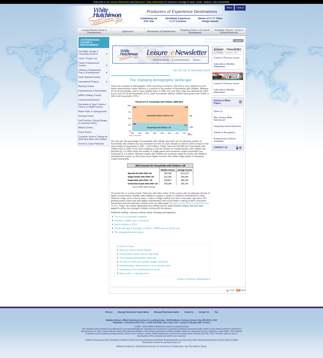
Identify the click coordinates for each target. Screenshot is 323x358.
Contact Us (204, 312)
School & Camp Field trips (91, 143)
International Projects (88, 81)
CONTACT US (221, 147)
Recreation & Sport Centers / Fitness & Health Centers (92, 105)
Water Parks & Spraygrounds (92, 111)
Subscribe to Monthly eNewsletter (224, 65)
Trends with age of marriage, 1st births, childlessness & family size (147, 228)
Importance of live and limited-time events (139, 269)
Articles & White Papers (222, 101)
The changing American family (129, 232)
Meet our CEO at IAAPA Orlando (135, 250)
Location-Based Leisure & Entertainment (94, 31)
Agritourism (127, 31)
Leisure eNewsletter (119, 2)
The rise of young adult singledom (130, 216)
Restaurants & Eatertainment (161, 31)
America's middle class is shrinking (131, 220)
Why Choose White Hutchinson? (223, 118)
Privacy (109, 312)
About (229, 7)
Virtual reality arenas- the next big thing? (139, 254)
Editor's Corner (126, 246)
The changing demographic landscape (137, 258)
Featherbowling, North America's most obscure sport (144, 265)
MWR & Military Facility (89, 95)
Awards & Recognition (224, 132)
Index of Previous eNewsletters (193, 279)
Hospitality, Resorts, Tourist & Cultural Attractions (228, 31)
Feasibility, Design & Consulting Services (88, 52)
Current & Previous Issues (226, 57)
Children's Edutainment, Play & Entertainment (89, 71)
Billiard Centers (85, 127)
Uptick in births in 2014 (125, 224)
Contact (240, 7)
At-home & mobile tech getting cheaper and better (143, 261)
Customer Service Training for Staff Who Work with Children (92, 137)
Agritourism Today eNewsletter (149, 2)
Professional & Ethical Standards (224, 139)
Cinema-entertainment (89, 100)
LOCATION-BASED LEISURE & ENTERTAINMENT (90, 42)
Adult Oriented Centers (89, 77)
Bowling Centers (86, 86)
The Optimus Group (197, 346)
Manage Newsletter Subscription (133, 312)
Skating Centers (86, 116)
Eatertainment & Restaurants (92, 90)
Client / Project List (87, 58)
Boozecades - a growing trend (133, 273)
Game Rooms (85, 132)
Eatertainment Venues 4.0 (147, 346)
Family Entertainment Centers (88, 64)
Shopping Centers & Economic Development (195, 31)
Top (216, 312)
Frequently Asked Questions (227, 126)
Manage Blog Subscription (166, 312)
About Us (218, 111)
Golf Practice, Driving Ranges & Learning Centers (92, 121)
